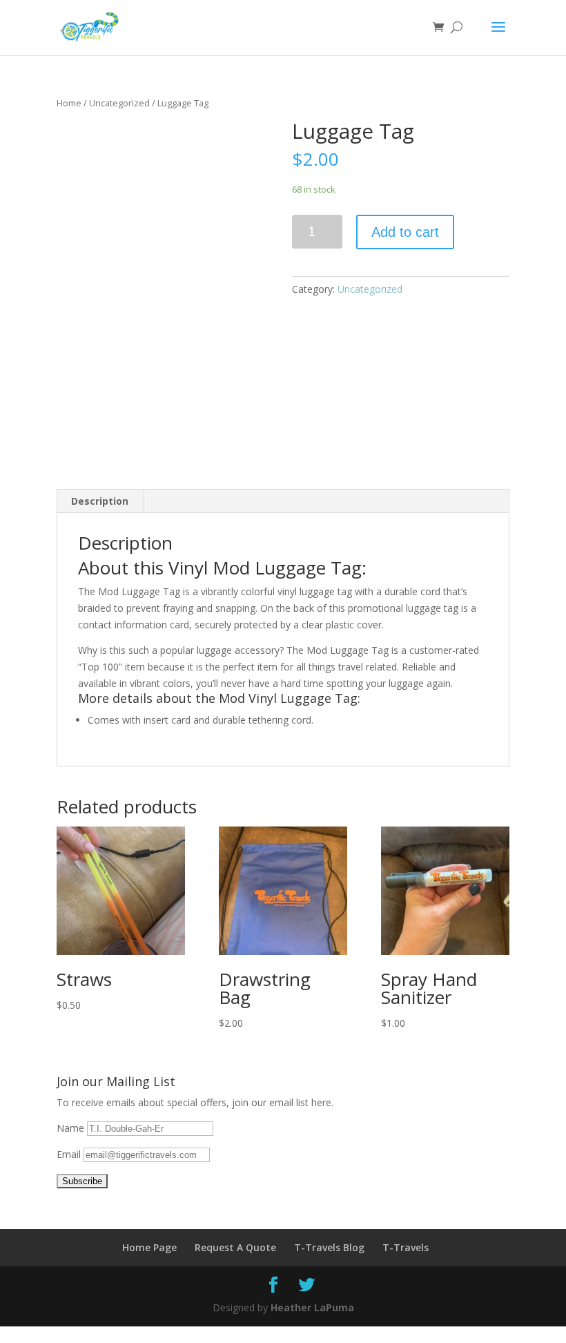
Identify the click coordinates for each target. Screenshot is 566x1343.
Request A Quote (235, 1247)
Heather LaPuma (312, 1307)
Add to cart (405, 232)
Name (72, 1127)
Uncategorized (119, 103)
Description (99, 501)
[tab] (100, 501)
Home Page (149, 1247)
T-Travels (405, 1247)
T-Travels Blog (329, 1247)
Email (70, 1154)
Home (69, 103)
